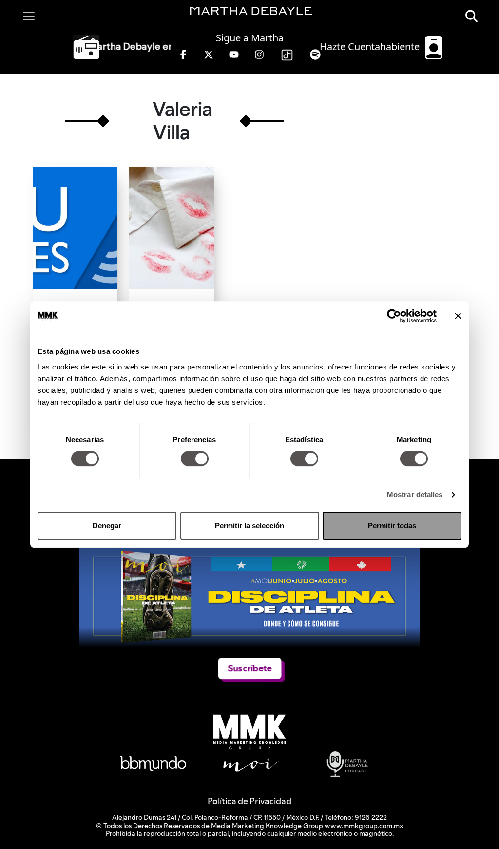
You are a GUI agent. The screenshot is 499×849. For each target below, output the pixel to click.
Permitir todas (392, 525)
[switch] (195, 458)
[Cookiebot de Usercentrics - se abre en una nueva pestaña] (394, 316)
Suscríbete (249, 668)
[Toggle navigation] (28, 16)
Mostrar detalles (415, 494)
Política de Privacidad (249, 801)
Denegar (107, 525)
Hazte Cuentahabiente (371, 46)
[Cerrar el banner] (458, 316)
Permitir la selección (249, 525)
